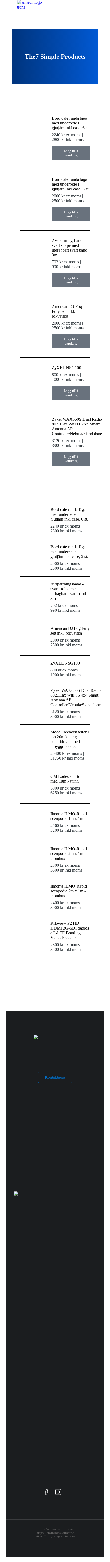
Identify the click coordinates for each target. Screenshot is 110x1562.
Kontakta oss (55, 1077)
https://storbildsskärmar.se (55, 1532)
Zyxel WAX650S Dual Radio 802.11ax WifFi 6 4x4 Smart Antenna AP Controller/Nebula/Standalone (77, 426)
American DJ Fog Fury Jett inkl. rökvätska (67, 311)
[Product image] (33, 129)
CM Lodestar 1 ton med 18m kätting (66, 778)
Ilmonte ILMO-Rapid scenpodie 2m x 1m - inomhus (68, 891)
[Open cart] (102, 8)
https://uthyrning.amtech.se (55, 1536)
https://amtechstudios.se (55, 1529)
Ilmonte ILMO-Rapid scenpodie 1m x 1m (68, 816)
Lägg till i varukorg (71, 153)
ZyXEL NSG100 (66, 367)
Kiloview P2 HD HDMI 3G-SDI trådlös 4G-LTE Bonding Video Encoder (69, 930)
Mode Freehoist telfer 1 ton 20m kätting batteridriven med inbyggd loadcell (70, 739)
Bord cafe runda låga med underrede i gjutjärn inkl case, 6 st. (70, 123)
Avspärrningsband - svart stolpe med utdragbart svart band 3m (69, 247)
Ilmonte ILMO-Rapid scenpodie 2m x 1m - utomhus (68, 853)
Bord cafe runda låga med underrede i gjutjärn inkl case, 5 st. (70, 184)
